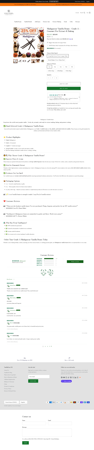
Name (23, 420)
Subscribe (33, 381)
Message (24, 427)
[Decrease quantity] (48, 77)
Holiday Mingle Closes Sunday (42, 1)
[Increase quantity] (56, 77)
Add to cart (63, 84)
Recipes (77, 21)
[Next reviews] (79, 97)
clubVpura (37, 21)
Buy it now (64, 88)
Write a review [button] (75, 261)
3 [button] (47, 346)
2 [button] (45, 346)
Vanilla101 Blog (8, 372)
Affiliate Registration (9, 379)
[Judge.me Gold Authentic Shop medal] (43, 272)
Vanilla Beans (17, 21)
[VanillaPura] (8, 12)
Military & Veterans (9, 381)
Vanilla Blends (28, 21)
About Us (6, 370)
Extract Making (57, 21)
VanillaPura (10, 405)
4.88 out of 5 (22, 261)
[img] (10, 283)
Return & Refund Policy (10, 391)
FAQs (5, 384)
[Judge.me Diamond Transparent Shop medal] (50, 272)
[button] (50, 48)
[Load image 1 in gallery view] (28, 42)
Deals (65, 21)
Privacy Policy (7, 388)
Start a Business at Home (10, 377)
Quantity (49, 75)
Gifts (71, 21)
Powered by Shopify (17, 405)
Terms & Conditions (9, 386)
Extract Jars (46, 21)
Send (25, 442)
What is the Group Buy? (10, 375)
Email (49, 420)
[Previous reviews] (48, 97)
